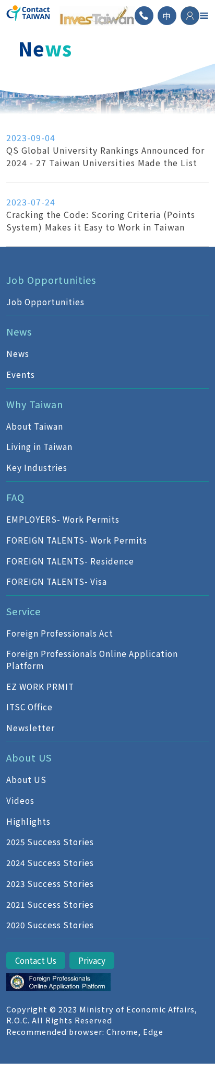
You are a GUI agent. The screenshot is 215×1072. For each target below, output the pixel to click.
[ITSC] (58, 982)
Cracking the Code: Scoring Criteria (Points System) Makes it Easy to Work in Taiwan (100, 220)
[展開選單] (204, 15)
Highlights (28, 821)
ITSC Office (29, 706)
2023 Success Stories (50, 883)
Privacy (91, 960)
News (17, 353)
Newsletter (30, 727)
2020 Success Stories (50, 924)
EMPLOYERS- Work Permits (63, 519)
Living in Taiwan (39, 446)
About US (26, 779)
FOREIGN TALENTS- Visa (56, 581)
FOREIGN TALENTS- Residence (70, 561)
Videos (20, 800)
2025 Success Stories (50, 841)
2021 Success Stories (50, 904)
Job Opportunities (45, 301)
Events (20, 374)
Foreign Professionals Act (59, 633)
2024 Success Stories (50, 862)
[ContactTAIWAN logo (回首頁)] (28, 15)
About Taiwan (34, 426)
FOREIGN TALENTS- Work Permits (76, 540)
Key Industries (36, 467)
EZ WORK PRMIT (40, 686)
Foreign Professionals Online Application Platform (92, 659)
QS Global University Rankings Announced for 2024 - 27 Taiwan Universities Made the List (105, 156)
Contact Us (35, 960)
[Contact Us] (144, 15)
